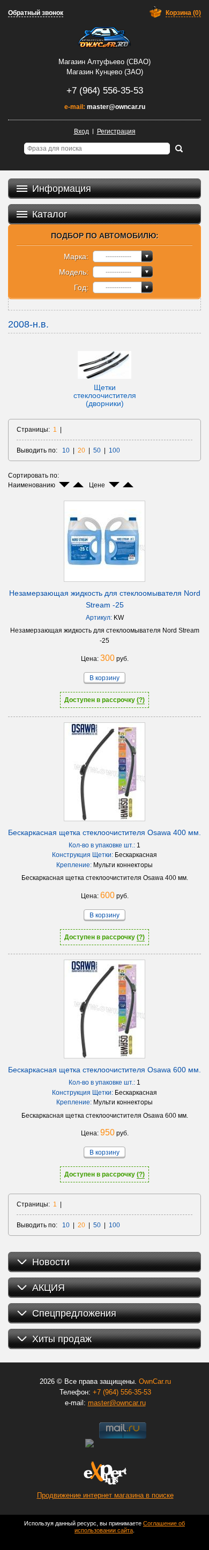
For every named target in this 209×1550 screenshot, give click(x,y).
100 (114, 450)
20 (81, 450)
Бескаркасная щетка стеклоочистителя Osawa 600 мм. (104, 1069)
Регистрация (116, 131)
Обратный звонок (35, 13)
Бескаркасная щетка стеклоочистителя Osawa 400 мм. (104, 832)
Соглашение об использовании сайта (129, 1526)
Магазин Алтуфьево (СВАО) (104, 62)
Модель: (73, 272)
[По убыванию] (64, 484)
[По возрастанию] (78, 484)
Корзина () (183, 13)
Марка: (76, 256)
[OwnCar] (104, 37)
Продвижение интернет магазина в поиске (105, 1495)
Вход (81, 131)
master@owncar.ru (116, 107)
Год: (81, 287)
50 (97, 450)
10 (66, 450)
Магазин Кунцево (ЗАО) (104, 72)
